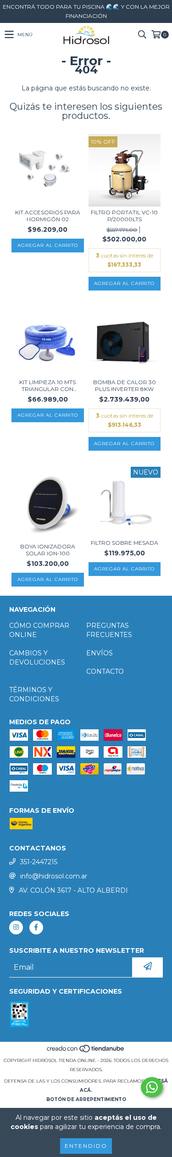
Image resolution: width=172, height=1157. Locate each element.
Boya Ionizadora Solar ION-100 (47, 550)
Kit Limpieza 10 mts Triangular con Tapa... (47, 385)
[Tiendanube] (86, 1051)
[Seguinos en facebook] (36, 927)
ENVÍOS (99, 653)
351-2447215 (38, 862)
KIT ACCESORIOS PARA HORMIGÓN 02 (47, 216)
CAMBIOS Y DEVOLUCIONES (37, 657)
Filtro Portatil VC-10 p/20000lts (124, 216)
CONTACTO (105, 671)
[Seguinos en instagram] (16, 927)
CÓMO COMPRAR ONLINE (39, 630)
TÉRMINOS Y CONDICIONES (34, 694)
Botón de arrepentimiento (86, 1099)
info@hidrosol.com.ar (53, 876)
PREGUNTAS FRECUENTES (109, 630)
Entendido (86, 1145)
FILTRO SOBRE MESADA (124, 542)
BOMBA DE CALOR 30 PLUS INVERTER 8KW (124, 385)
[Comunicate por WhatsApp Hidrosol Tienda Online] (152, 1087)
